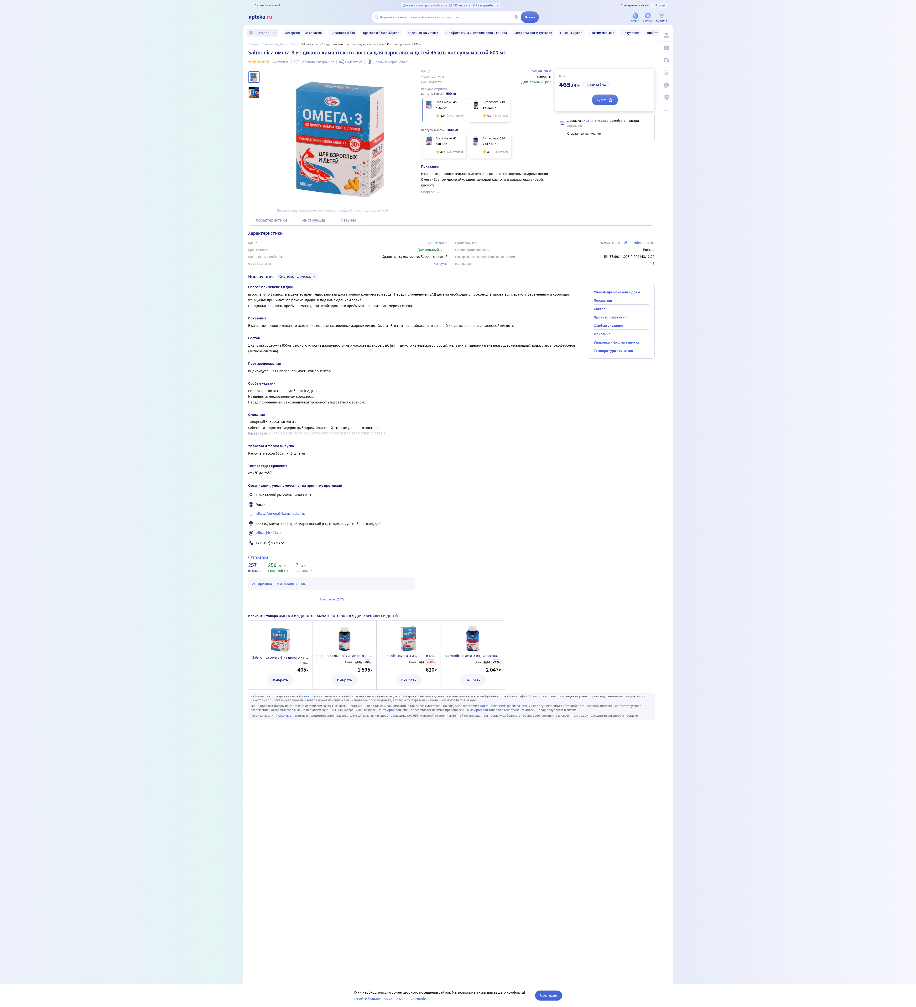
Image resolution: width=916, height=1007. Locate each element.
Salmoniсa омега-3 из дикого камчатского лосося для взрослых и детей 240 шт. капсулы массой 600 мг (344, 655)
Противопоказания (610, 317)
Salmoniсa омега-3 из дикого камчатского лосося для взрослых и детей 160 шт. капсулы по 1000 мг (473, 655)
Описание (602, 333)
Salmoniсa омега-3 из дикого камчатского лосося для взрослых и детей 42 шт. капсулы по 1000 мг (408, 655)
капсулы (440, 263)
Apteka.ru (306, 696)
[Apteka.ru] (264, 17)
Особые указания (608, 325)
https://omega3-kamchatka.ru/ (281, 513)
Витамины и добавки (274, 44)
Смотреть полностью (295, 276)
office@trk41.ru (268, 532)
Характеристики (271, 220)
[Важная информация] (666, 85)
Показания (603, 300)
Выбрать (280, 680)
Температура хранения (613, 350)
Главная (254, 44)
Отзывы (348, 220)
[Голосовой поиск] (516, 17)
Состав (599, 308)
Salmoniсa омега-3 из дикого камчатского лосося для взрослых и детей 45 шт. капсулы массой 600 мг (280, 657)
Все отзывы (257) (332, 599)
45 (653, 263)
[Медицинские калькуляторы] (666, 72)
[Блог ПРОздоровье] (666, 60)
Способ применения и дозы (617, 292)
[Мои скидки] (666, 48)
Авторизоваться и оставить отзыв (280, 583)
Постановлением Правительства (504, 706)
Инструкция (313, 220)
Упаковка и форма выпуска (617, 342)
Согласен (548, 995)
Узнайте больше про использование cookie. (390, 998)
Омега (294, 44)
